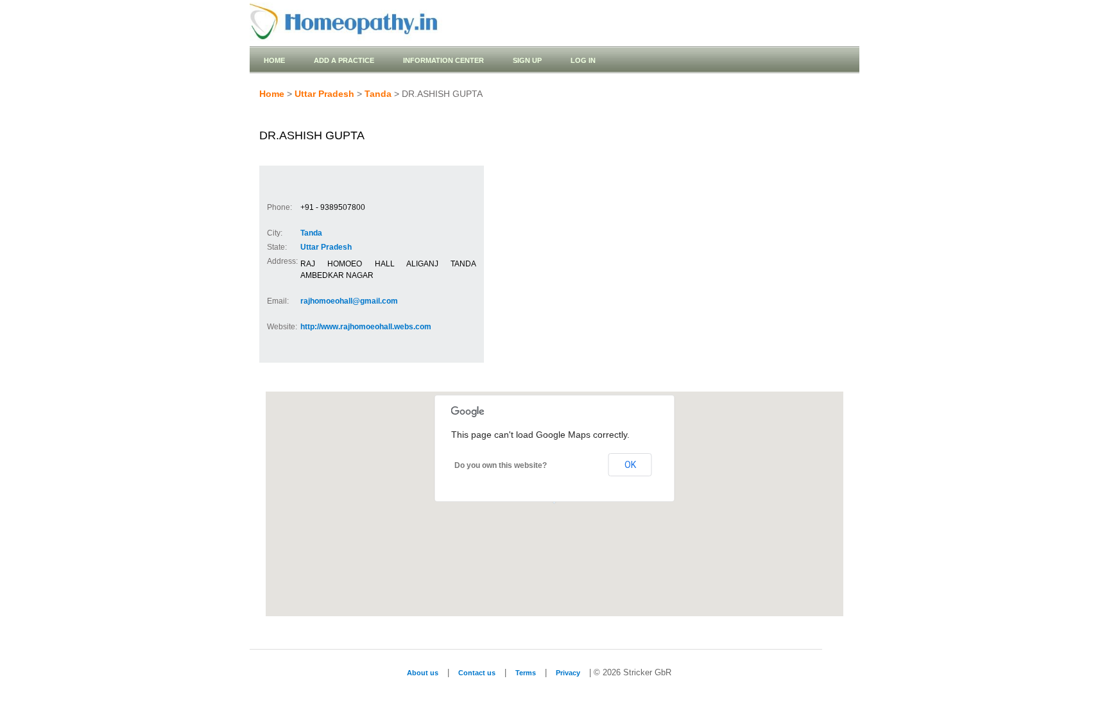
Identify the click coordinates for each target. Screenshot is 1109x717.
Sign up (527, 60)
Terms (525, 673)
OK (630, 465)
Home (274, 60)
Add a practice (344, 60)
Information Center (443, 60)
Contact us (476, 673)
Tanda (378, 94)
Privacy (568, 673)
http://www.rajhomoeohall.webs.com (365, 326)
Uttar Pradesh (324, 94)
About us (422, 673)
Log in (583, 60)
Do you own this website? (500, 465)
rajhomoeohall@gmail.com (349, 301)
